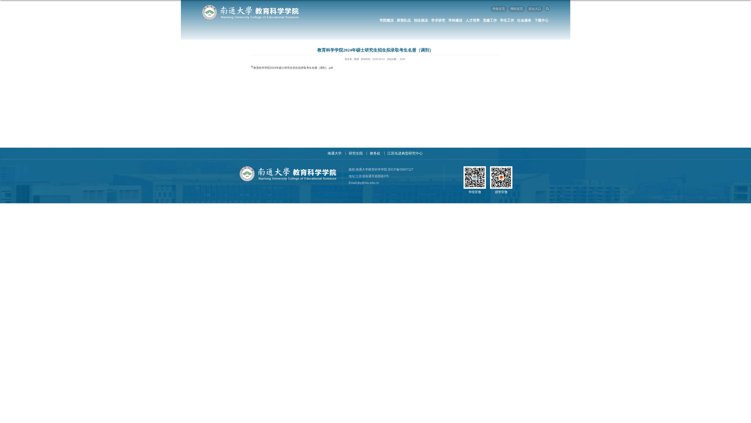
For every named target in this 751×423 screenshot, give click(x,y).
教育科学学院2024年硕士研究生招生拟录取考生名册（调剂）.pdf (293, 67)
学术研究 (438, 20)
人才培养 (473, 20)
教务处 (375, 153)
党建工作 (490, 20)
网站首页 (516, 8)
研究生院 (356, 153)
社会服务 (524, 20)
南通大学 (335, 153)
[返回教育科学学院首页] (250, 6)
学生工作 (507, 20)
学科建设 (455, 20)
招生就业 (421, 20)
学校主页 (498, 8)
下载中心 (542, 20)
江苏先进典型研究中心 (405, 153)
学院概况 (387, 20)
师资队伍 (404, 20)
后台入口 (534, 8)
